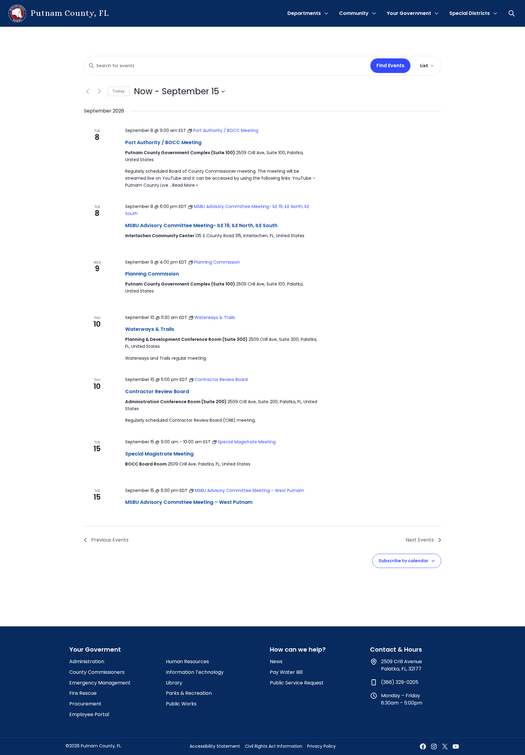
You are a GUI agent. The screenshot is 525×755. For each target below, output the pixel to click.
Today (118, 91)
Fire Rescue (83, 693)
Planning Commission (152, 273)
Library (174, 682)
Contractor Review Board (157, 391)
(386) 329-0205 (399, 682)
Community (354, 13)
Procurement (85, 703)
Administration (86, 661)
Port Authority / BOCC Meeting (163, 142)
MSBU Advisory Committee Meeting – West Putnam (188, 502)
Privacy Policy (321, 746)
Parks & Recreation (189, 693)
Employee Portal (89, 714)
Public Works (181, 703)
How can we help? (298, 649)
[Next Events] (99, 91)
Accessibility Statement (215, 746)
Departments (304, 13)
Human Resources (187, 661)
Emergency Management (100, 682)
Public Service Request (297, 682)
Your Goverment (95, 649)
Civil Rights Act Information (273, 746)
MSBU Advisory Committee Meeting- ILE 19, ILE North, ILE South (201, 225)
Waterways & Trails (149, 329)
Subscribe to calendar (403, 561)
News (276, 661)
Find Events (390, 65)
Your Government (409, 13)
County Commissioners (97, 672)
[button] (512, 13)
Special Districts (469, 13)
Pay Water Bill (286, 672)
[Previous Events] (87, 91)
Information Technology (195, 672)
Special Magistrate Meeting (159, 453)
